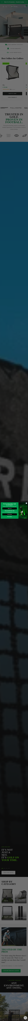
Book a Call (9, 508)
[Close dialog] (26, 503)
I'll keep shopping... (9, 516)
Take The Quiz (9, 514)
